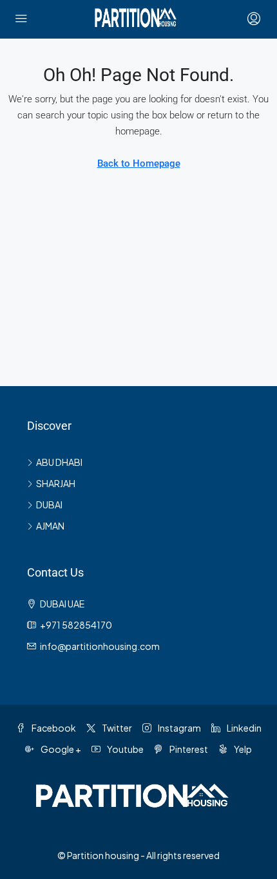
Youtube (125, 749)
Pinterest (188, 749)
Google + (60, 749)
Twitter (116, 728)
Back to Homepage (138, 163)
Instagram (179, 728)
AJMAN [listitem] (50, 526)
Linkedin (243, 728)
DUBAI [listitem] (49, 504)
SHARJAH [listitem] (55, 483)
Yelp (242, 749)
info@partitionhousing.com (100, 646)
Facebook (53, 728)
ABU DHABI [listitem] (59, 462)
